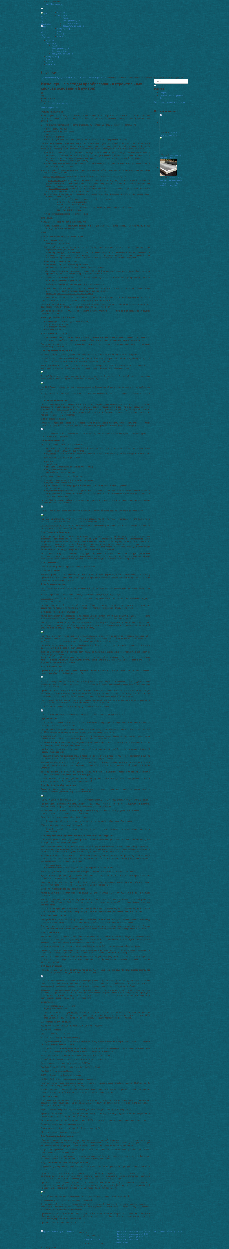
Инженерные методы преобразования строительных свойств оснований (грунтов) (171, 181)
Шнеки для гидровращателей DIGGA (132, 1234)
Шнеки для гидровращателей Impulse (133, 1231)
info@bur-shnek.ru (92, 1239)
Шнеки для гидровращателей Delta (132, 1236)
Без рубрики (165, 92)
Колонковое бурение (72, 23)
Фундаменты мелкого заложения (170, 156)
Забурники (62, 15)
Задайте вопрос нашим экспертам (169, 102)
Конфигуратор (63, 28)
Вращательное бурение (73, 26)
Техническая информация (58, 103)
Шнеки (163, 98)
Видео (60, 31)
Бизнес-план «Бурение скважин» (170, 133)
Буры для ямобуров (71, 20)
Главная (61, 12)
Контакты (61, 36)
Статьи (60, 34)
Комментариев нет (49, 107)
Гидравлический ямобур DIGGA (168, 1231)
